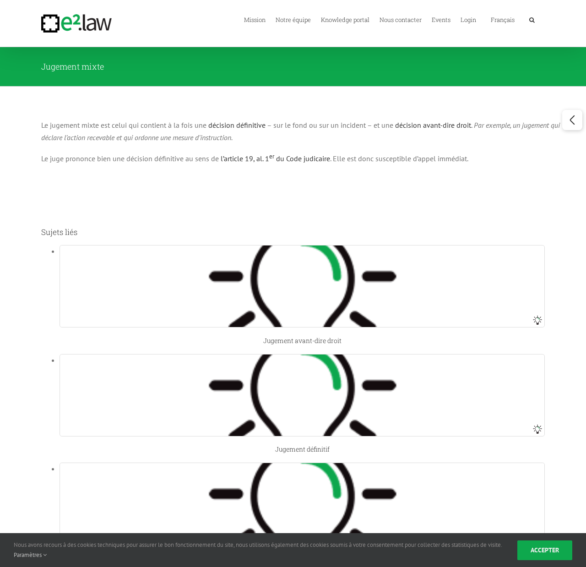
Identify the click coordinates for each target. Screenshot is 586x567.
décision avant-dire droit (433, 125)
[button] (532, 19)
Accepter (545, 550)
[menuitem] (502, 19)
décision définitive (237, 125)
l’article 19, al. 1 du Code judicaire (275, 158)
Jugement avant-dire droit (302, 340)
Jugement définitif (302, 449)
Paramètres (28, 555)
